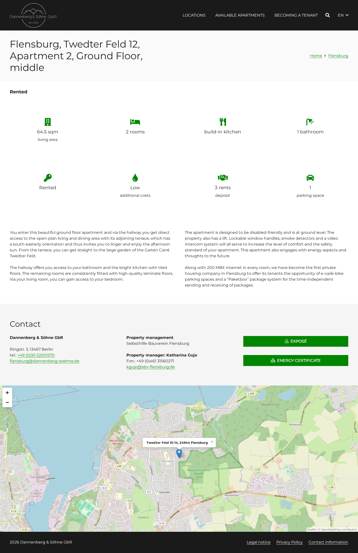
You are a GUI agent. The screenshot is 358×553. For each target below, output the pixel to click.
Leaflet (312, 529)
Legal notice (259, 542)
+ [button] (7, 392)
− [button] (7, 402)
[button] (209, 15)
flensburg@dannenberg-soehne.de (44, 361)
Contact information (328, 542)
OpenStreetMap (331, 529)
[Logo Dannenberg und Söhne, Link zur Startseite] (33, 15)
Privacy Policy (289, 542)
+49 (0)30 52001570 (36, 355)
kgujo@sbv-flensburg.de (150, 367)
